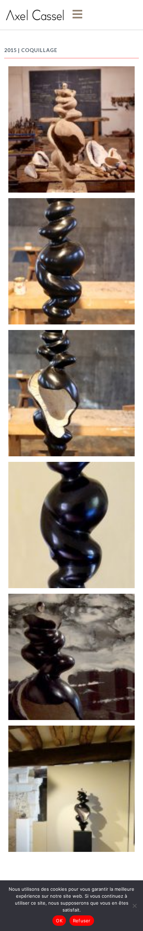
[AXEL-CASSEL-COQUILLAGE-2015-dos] (71, 524)
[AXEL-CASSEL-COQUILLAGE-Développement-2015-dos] (71, 260)
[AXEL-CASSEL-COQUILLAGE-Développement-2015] (71, 392)
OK (59, 920)
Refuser (82, 920)
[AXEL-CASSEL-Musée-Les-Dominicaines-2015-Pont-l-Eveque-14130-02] (71, 788)
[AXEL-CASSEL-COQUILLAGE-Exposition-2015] (71, 656)
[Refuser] (134, 905)
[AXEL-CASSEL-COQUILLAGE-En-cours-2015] (71, 129)
